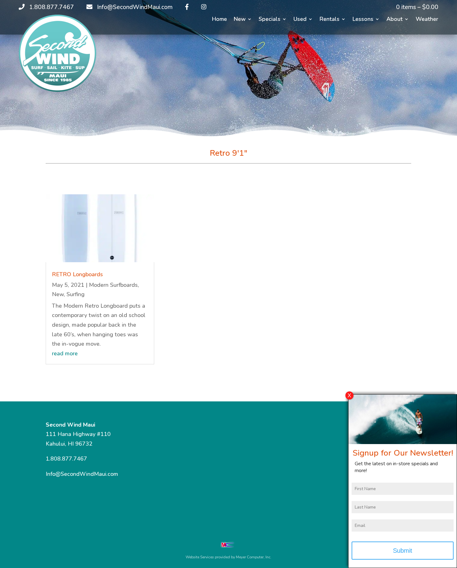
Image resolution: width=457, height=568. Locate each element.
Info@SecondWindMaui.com (82, 474)
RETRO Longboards (77, 274)
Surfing (76, 294)
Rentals (329, 20)
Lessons (363, 20)
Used (300, 20)
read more (65, 353)
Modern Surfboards (113, 285)
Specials (269, 20)
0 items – (417, 7)
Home (219, 20)
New (240, 20)
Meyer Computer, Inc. (253, 557)
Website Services (200, 557)
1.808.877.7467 (66, 458)
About (394, 20)
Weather (427, 20)
